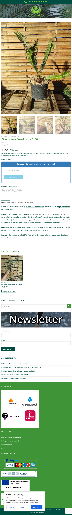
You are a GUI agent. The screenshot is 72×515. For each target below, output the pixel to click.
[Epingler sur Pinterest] (16, 190)
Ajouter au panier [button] (9, 291)
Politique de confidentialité (10, 441)
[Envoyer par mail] (13, 190)
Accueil (4, 136)
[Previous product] (6, 145)
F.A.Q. (3, 448)
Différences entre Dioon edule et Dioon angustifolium (18, 371)
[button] (2, 10)
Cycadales (12, 136)
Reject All (24, 507)
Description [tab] (5, 202)
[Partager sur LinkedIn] (20, 190)
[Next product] (3, 145)
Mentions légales (6, 444)
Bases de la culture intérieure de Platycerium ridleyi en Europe (21, 367)
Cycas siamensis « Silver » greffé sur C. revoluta (11, 285)
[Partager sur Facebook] (6, 190)
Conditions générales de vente (11, 437)
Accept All (36, 507)
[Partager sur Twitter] (9, 190)
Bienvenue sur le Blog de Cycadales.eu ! (14, 378)
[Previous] (5, 68)
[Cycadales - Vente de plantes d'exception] (36, 11)
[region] (24, 501)
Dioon (20, 136)
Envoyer (13, 177)
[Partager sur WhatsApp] (3, 190)
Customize (12, 507)
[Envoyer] (69, 306)
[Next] (67, 68)
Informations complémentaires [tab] (22, 202)
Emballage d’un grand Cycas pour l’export (14, 374)
